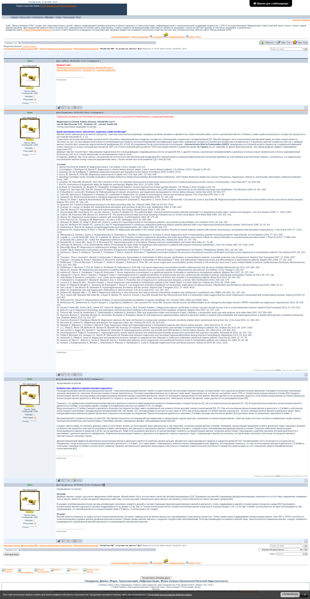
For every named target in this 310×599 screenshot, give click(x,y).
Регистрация (69, 17)
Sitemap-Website (69, 6)
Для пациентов (149, 585)
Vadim (29, 61)
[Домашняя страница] (77, 107)
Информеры (38, 17)
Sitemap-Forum (53, 6)
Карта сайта (25, 17)
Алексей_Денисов (29, 46)
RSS (43, 6)
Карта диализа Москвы (138, 587)
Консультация (173, 587)
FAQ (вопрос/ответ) (185, 585)
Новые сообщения (139, 37)
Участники (157, 37)
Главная (14, 17)
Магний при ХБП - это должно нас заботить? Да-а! (121, 49)
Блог (210, 585)
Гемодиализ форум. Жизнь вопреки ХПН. (21, 49)
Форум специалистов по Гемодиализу (56, 49)
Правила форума (176, 37)
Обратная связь (157, 587)
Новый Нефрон (119, 587)
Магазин (156, 589)
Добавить (305, 20)
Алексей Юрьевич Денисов (37, 30)
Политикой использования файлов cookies (170, 594)
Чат (205, 585)
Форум (199, 585)
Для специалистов (166, 585)
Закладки (296, 20)
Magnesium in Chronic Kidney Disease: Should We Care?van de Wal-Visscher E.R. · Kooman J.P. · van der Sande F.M (86, 68)
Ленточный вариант (121, 37)
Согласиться (290, 594)
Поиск (59, 17)
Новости (137, 585)
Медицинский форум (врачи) (86, 49)
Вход (78, 17)
